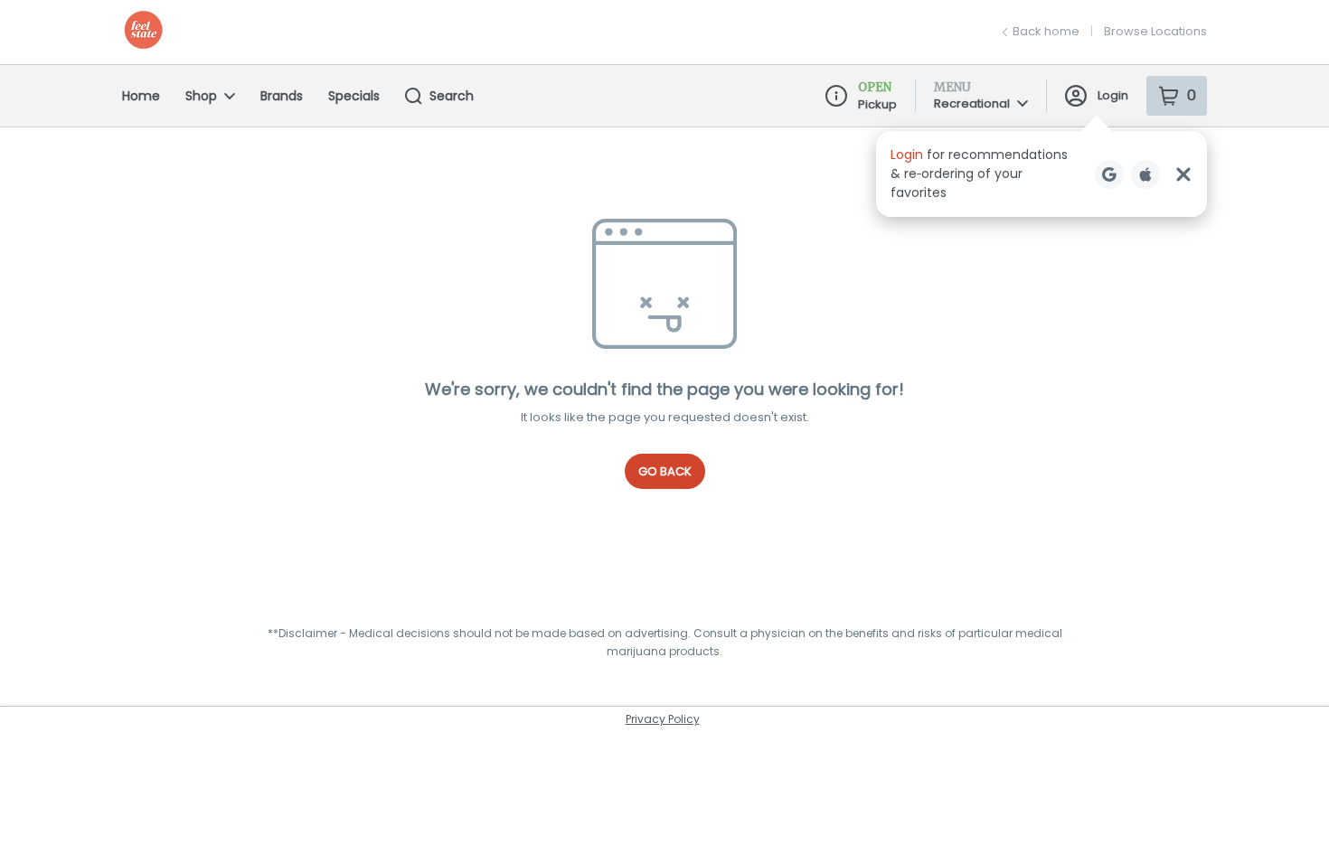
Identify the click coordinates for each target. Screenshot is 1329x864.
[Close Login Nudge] (1183, 174)
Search (451, 96)
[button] (1041, 174)
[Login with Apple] (1145, 174)
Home (141, 96)
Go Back (665, 471)
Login (1113, 95)
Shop (201, 96)
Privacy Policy (663, 719)
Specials (354, 96)
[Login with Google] (1109, 174)
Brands (281, 96)
